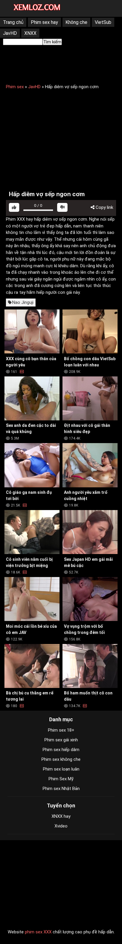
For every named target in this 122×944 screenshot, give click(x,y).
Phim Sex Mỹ (61, 778)
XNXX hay (61, 816)
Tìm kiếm (52, 42)
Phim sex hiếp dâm (61, 749)
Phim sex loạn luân (61, 769)
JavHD (10, 33)
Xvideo (61, 826)
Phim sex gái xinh (61, 740)
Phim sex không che (61, 759)
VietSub (103, 22)
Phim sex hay (44, 22)
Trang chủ (13, 22)
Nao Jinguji (22, 302)
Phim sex (15, 86)
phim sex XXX (38, 932)
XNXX (30, 33)
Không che (76, 22)
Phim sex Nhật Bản (61, 788)
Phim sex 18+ (61, 730)
